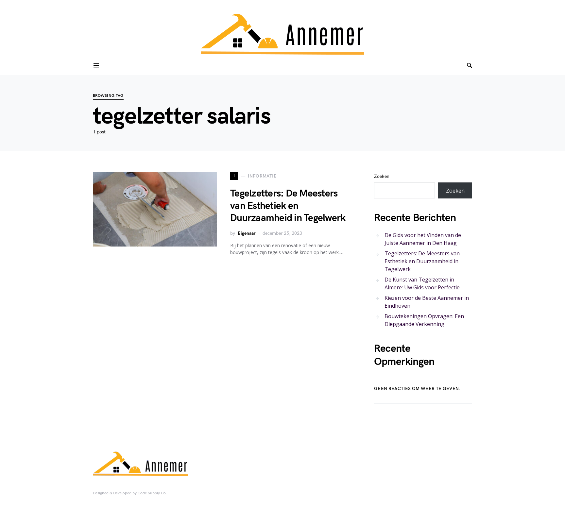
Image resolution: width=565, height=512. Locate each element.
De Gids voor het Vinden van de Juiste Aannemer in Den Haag (423, 239)
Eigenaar (247, 233)
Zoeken (381, 176)
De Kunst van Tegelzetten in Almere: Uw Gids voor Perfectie (422, 283)
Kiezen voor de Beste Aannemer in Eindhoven (427, 301)
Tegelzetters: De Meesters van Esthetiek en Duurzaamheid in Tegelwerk (287, 206)
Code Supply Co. (152, 493)
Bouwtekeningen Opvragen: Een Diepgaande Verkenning (424, 320)
